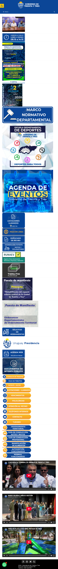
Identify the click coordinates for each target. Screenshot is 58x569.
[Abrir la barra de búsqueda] (54, 12)
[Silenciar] (51, 489)
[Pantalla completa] (54, 489)
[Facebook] (23, 561)
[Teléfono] (34, 561)
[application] (29, 476)
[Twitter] (30, 561)
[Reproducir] (4, 489)
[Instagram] (26, 561)
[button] (2, 6)
